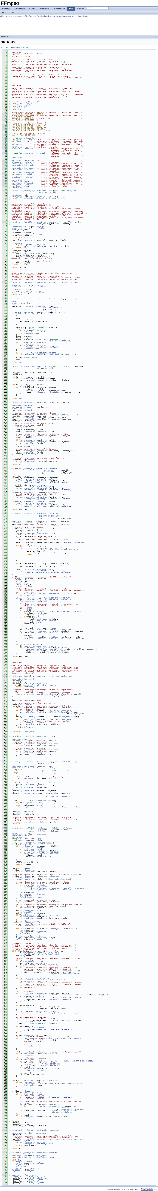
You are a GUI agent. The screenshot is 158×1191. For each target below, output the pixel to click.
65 (4, 147)
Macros (74, 16)
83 (4, 174)
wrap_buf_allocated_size (26, 183)
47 (4, 120)
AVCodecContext (18, 163)
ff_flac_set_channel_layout (28, 787)
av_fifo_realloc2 (30, 995)
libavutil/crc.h (25, 103)
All (1, 16)
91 (4, 186)
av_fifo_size (30, 414)
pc (34, 162)
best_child (40, 153)
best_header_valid (24, 174)
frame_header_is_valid (28, 190)
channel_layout (34, 784)
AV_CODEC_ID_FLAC (38, 1177)
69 (4, 153)
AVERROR (29, 333)
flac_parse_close (27, 1153)
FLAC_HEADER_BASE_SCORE (38, 496)
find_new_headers (26, 402)
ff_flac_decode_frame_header (32, 198)
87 (4, 180)
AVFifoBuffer (17, 177)
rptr (35, 228)
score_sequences (27, 736)
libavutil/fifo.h (25, 105)
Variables (40, 16)
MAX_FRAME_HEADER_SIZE (44, 196)
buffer (38, 234)
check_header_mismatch (28, 514)
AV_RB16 (24, 378)
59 (4, 138)
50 (4, 124)
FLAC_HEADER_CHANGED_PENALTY (40, 479)
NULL (24, 248)
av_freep (23, 344)
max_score (20, 144)
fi (26, 147)
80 (4, 169)
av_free (23, 895)
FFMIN (31, 254)
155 (4, 282)
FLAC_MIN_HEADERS (53, 915)
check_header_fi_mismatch (30, 469)
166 (4, 299)
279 (4, 469)
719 (4, 1130)
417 (4, 676)
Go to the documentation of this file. (14, 48)
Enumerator (66, 16)
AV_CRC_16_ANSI (58, 631)
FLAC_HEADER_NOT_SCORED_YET (48, 685)
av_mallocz (33, 327)
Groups (80, 16)
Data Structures (8, 16)
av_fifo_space (27, 978)
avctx (29, 163)
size (18, 305)
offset (19, 139)
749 (4, 1175)
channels (52, 783)
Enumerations (57, 16)
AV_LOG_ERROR (39, 245)
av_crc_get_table (43, 631)
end (28, 233)
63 (4, 144)
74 (4, 160)
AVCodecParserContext (21, 162)
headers (32, 165)
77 (4, 165)
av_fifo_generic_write (29, 1007)
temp (47, 407)
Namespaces (20, 16)
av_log (19, 245)
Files (27, 16)
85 (4, 177)
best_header (34, 168)
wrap (25, 426)
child (59, 517)
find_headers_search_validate (32, 299)
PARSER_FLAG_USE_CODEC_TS (43, 801)
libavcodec (4, 36)
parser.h (21, 108)
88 (4, 181)
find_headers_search (27, 366)
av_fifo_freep (18, 1169)
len (79, 222)
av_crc (33, 631)
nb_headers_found (23, 169)
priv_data (41, 834)
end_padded (20, 180)
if (17, 598)
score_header (24, 676)
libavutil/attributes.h (28, 102)
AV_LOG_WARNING (40, 481)
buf (75, 190)
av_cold (18, 1130)
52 (4, 127)
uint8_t (15, 181)
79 (4, 168)
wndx (35, 1065)
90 (4, 184)
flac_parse (23, 828)
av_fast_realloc (29, 240)
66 (4, 148)
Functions (32, 16)
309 (4, 514)
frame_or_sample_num (65, 529)
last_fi (28, 184)
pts (27, 804)
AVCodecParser (15, 1175)
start (23, 228)
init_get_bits (18, 196)
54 (4, 130)
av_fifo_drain (22, 902)
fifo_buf (29, 177)
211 (4, 366)
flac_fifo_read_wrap (32, 222)
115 (4, 222)
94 (4, 190)
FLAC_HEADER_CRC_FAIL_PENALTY (62, 550)
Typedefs (47, 16)
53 (4, 129)
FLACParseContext (30, 160)
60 (4, 139)
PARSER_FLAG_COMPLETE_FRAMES (38, 843)
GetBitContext (18, 195)
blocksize (34, 530)
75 (4, 162)
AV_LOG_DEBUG (57, 696)
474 (4, 762)
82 (4, 172)
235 (4, 402)
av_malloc (48, 339)
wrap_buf (24, 181)
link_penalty (22, 141)
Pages (85, 16)
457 (4, 736)
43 (4, 114)
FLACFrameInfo (18, 147)
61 (4, 141)
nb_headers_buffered (25, 172)
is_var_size (30, 493)
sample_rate (28, 790)
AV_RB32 (23, 386)
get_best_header (26, 762)
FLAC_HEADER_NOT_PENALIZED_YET (63, 354)
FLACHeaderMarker (30, 138)
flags (26, 801)
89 (4, 183)
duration (24, 792)
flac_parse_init (33, 1130)
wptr (46, 1061)
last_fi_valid (22, 186)
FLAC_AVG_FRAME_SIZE (72, 974)
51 (4, 126)
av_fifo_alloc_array (36, 1139)
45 (4, 117)
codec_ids (17, 1177)
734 (4, 1153)
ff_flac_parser (28, 1175)
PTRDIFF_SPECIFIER (69, 998)
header (59, 515)
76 (4, 163)
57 (4, 135)
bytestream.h (23, 106)
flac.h (20, 109)
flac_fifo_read (29, 282)
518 (4, 828)
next (37, 148)
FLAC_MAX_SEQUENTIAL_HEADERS (61, 341)
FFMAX (28, 443)
